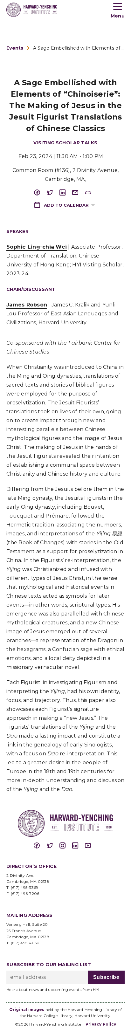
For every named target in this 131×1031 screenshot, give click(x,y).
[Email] (78, 193)
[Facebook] (40, 193)
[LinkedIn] (65, 193)
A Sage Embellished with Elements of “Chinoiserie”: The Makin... (79, 48)
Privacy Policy (101, 1024)
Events (15, 48)
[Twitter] (52, 193)
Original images (27, 1009)
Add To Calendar (66, 205)
